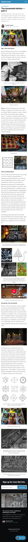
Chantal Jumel (6, 2)
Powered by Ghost (14, 531)
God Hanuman (5, 6)
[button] (25, 2)
